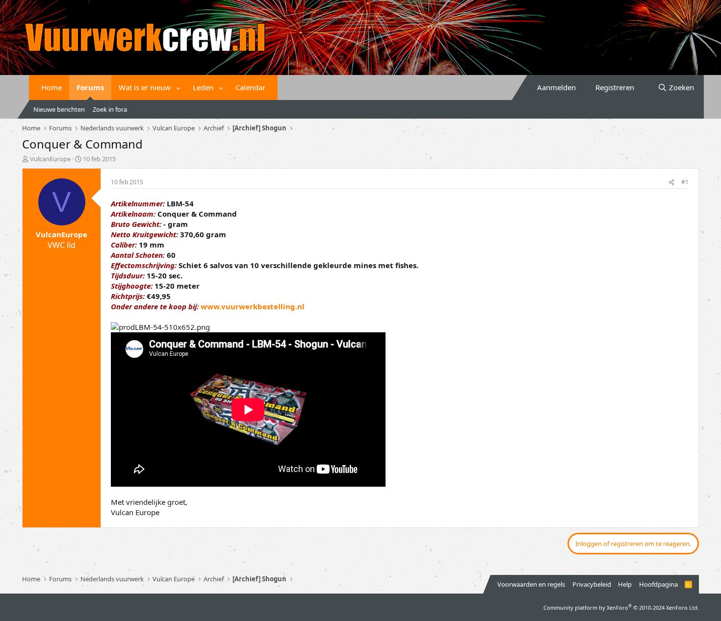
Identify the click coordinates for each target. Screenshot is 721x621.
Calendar (250, 87)
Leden (203, 87)
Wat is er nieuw (145, 87)
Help (625, 584)
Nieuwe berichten (59, 109)
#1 (685, 182)
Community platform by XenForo (621, 607)
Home (51, 87)
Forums (90, 87)
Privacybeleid (591, 584)
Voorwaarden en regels (531, 584)
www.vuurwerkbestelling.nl (253, 306)
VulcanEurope (50, 158)
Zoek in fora (110, 109)
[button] (178, 87)
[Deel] (671, 182)
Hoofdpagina (658, 584)
